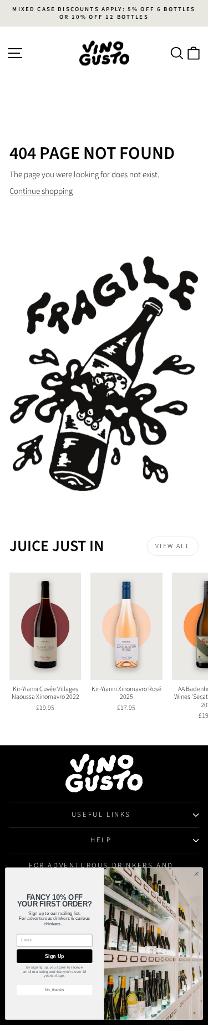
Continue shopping (41, 191)
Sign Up (54, 956)
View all (172, 546)
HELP (100, 840)
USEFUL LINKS (101, 815)
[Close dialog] (196, 873)
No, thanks (54, 990)
